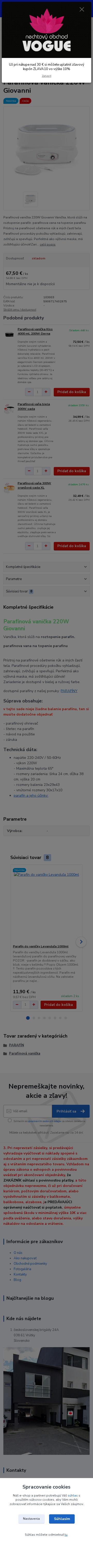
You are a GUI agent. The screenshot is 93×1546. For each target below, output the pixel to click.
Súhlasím (62, 1518)
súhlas (73, 1495)
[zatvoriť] (82, 10)
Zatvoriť (46, 76)
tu (66, 1535)
